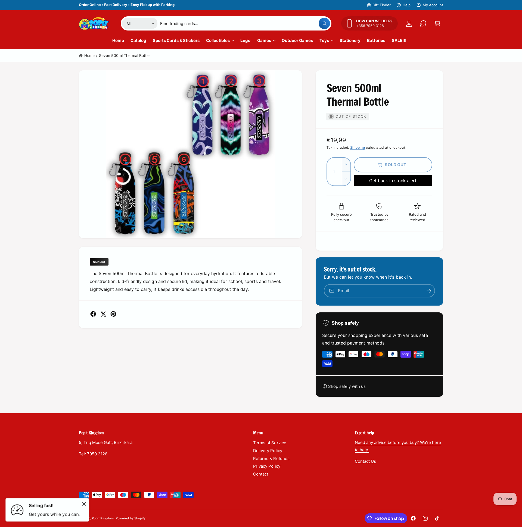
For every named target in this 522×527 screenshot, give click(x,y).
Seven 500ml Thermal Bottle (124, 55)
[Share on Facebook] (93, 314)
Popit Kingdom (103, 518)
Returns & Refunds (271, 458)
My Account (433, 5)
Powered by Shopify (130, 518)
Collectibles (218, 40)
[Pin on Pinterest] (113, 314)
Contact (260, 474)
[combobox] (245, 23)
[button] (437, 23)
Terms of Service (269, 442)
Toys (324, 40)
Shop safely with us (347, 386)
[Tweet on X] (103, 314)
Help (407, 5)
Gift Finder (381, 5)
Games (264, 40)
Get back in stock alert (393, 180)
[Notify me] (429, 290)
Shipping (357, 147)
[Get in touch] (423, 23)
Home (89, 55)
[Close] (84, 503)
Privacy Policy (266, 466)
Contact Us (365, 461)
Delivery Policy (267, 450)
